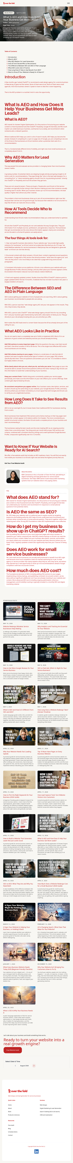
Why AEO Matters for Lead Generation (21, 61)
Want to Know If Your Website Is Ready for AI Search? (26, 72)
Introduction (12, 57)
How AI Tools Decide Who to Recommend (22, 64)
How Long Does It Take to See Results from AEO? (24, 70)
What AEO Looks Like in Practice (19, 68)
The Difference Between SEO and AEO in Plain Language (27, 66)
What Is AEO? (12, 59)
